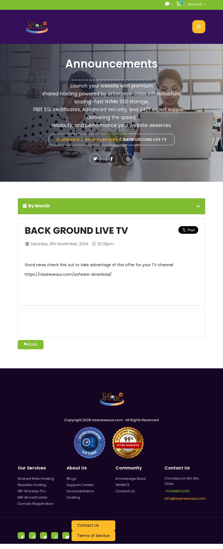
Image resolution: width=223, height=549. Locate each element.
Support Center (80, 484)
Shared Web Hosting (36, 478)
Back (32, 344)
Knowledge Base (131, 478)
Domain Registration (36, 503)
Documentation (80, 491)
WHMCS (122, 484)
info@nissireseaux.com (185, 498)
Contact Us (125, 491)
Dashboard (68, 139)
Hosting (73, 497)
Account (195, 4)
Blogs (71, 478)
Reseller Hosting (32, 484)
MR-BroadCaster (33, 497)
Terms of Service (93, 535)
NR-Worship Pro (32, 491)
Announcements (101, 139)
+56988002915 (177, 491)
